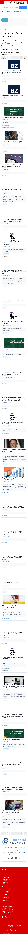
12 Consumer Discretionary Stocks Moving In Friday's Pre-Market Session (13, 506)
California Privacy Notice (16, 926)
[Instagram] (19, 858)
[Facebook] (12, 858)
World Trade (12, 127)
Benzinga (5, 81)
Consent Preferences (6, 933)
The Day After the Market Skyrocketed (14, 117)
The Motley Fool (6, 125)
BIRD (21, 36)
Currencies (13, 27)
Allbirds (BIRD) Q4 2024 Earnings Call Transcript (12, 243)
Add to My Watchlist (5, 43)
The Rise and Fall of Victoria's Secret (13, 349)
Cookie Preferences (11, 927)
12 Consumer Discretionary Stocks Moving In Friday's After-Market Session (12, 582)
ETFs (19, 20)
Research (22, 46)
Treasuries (5, 29)
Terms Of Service (16, 854)
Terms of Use (18, 925)
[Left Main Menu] (2, 2)
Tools (4, 24)
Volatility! (5, 122)
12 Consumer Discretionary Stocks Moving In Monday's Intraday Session (13, 142)
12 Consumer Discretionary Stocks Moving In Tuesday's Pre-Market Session (12, 764)
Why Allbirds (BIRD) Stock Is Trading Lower (12, 190)
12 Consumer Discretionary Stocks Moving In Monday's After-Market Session (12, 557)
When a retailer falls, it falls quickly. (12, 354)
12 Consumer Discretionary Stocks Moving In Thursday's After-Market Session (12, 533)
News (9, 27)
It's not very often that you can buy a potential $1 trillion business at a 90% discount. (12, 614)
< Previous (4, 57)
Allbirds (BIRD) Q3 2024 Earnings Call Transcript (12, 322)
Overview (5, 27)
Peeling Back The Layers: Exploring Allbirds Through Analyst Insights (12, 220)
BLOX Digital (13, 930)
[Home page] (15, 2)
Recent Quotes (5, 11)
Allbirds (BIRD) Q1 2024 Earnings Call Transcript (12, 657)
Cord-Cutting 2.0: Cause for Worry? (12, 739)
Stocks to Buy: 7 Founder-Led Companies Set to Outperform (14, 450)
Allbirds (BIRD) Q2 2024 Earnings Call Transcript (12, 423)
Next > (25, 57)
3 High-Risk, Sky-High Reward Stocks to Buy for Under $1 (13, 478)
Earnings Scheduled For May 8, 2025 (13, 95)
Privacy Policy (9, 926)
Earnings (6, 256)
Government (7, 127)
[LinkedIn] (15, 858)
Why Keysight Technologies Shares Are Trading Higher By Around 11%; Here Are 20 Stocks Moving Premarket (13, 399)
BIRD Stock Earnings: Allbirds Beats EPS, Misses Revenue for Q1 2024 (13, 687)
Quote (6, 46)
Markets (5, 20)
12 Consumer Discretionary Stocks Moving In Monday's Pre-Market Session (12, 166)
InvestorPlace (6, 492)
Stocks (12, 20)
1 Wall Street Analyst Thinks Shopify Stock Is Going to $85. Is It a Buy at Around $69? (12, 812)
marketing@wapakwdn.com (12, 913)
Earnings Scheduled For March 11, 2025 (14, 300)
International (19, 27)
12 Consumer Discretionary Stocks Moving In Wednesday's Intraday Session (12, 72)
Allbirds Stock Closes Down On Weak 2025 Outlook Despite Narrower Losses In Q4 (14, 271)
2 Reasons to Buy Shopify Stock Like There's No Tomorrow (12, 606)
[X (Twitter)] (8, 858)
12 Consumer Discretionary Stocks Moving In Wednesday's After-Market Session (12, 716)
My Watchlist (16, 11)
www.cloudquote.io (14, 849)
